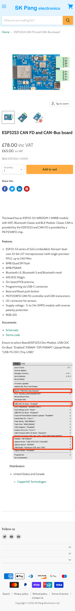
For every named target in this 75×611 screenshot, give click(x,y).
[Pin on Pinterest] (27, 189)
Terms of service (60, 593)
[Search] (68, 20)
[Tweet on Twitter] (12, 189)
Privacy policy (21, 593)
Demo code (13, 335)
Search (6, 593)
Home (6, 32)
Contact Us (37, 597)
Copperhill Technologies (31, 481)
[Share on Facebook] (5, 189)
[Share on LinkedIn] (19, 189)
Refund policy (40, 593)
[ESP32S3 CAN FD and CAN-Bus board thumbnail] (8, 117)
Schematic (12, 330)
